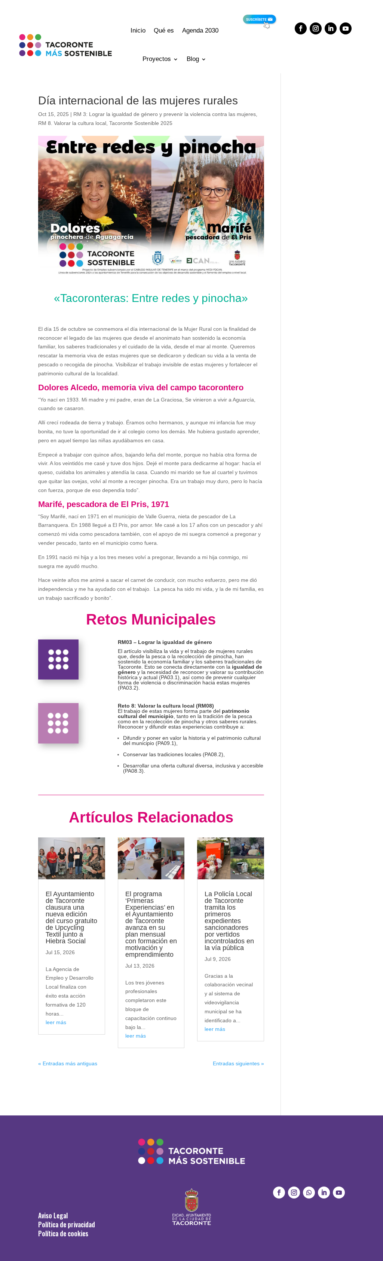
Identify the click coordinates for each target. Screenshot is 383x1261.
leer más (56, 1022)
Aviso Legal (53, 1215)
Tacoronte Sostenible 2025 (140, 123)
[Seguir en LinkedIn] (331, 28)
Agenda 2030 (200, 30)
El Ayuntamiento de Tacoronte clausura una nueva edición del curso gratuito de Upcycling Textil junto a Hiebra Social (71, 917)
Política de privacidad (66, 1224)
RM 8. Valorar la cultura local (72, 123)
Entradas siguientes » (238, 1063)
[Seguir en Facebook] (301, 28)
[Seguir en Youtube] (346, 28)
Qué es (164, 30)
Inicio (138, 30)
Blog (193, 58)
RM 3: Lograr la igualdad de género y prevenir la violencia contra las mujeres (164, 114)
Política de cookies (63, 1233)
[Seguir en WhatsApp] (309, 1193)
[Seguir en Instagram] (316, 28)
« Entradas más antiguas (67, 1063)
